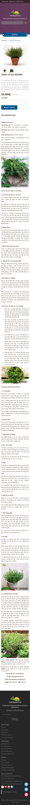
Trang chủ (4, 40)
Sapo (17, 802)
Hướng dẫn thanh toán (7, 770)
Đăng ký (13, 1)
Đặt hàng (10, 107)
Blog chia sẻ (4, 732)
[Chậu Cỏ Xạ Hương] (15, 55)
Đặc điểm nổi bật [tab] (8, 115)
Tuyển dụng (4, 730)
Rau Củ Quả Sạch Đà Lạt (7, 754)
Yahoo (8, 787)
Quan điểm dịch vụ (6, 765)
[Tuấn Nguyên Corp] (15, 13)
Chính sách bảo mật (7, 737)
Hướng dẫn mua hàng (7, 767)
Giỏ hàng (3, 760)
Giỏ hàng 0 (21, 1)
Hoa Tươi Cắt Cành (6, 749)
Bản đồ (3, 727)
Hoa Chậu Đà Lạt (6, 746)
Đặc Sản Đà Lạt (5, 743)
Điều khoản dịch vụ (6, 735)
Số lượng (4, 98)
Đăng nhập (6, 1)
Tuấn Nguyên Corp (10, 792)
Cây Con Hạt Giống (6, 751)
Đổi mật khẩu (5, 762)
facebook (2, 787)
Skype (11, 787)
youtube (5, 787)
